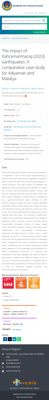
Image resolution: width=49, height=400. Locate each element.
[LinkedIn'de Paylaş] (14, 339)
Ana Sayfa (5, 38)
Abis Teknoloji (21, 397)
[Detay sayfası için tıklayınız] (8, 283)
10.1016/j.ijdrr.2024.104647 (26, 121)
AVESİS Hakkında (25, 388)
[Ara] (44, 20)
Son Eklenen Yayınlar (20, 38)
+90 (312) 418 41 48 (13, 371)
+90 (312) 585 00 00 (13, 367)
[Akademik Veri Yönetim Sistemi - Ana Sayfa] (7, 5)
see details (16, 329)
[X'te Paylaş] (10, 339)
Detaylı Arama (39, 32)
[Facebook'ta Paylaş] (5, 339)
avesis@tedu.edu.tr (13, 363)
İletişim (36, 388)
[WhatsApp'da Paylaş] (19, 339)
